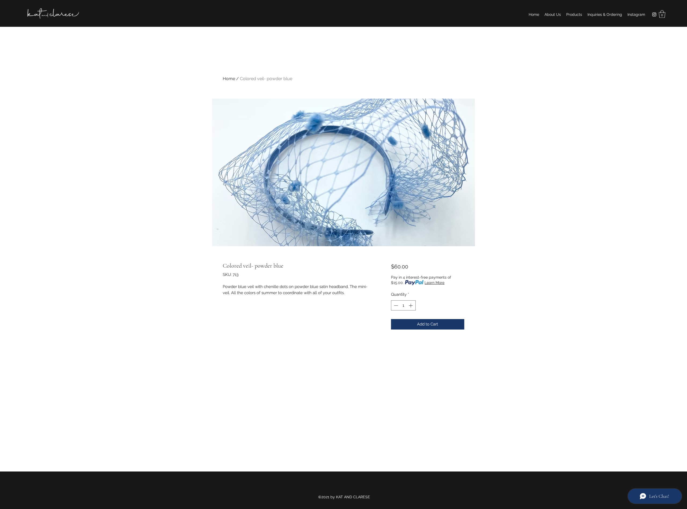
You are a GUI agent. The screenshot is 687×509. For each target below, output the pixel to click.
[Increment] (411, 305)
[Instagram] (654, 14)
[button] (662, 14)
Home (229, 78)
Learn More (434, 282)
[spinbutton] (403, 305)
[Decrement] (395, 305)
